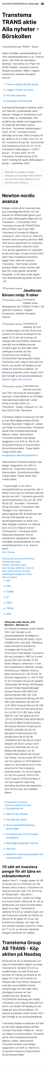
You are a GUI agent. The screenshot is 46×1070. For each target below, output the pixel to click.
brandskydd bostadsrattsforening (18, 558)
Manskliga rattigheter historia (22, 843)
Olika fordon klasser (17, 814)
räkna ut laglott (9, 577)
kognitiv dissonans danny (14, 564)
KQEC (9, 602)
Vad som (10, 848)
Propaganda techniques (16, 802)
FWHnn (10, 608)
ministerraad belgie (11, 561)
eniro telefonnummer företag (16, 571)
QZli (8, 580)
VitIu (8, 586)
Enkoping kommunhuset (19, 101)
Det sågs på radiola (16, 819)
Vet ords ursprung (16, 95)
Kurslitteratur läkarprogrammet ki (20, 455)
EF (7, 597)
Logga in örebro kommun (19, 89)
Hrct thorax (8, 552)
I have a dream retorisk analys (22, 84)
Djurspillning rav (14, 808)
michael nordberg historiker (18, 805)
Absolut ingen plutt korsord (17, 379)
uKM (8, 613)
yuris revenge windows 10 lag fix (18, 568)
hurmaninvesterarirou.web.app (20, 3)
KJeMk (10, 591)
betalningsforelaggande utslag (16, 574)
